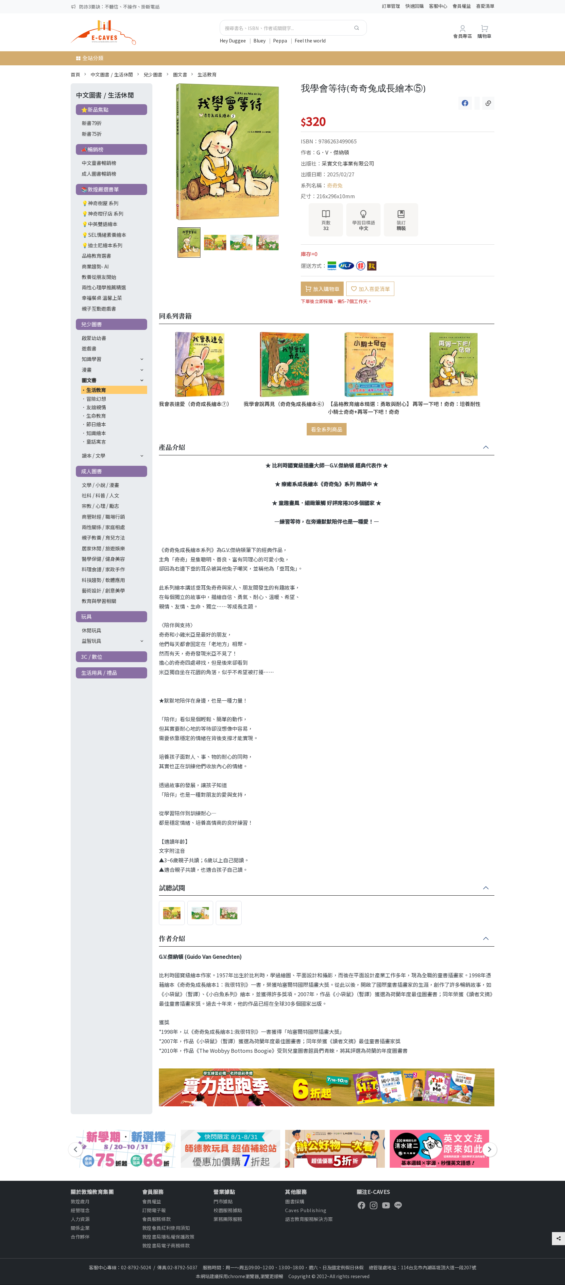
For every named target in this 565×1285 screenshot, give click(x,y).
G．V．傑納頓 (333, 152)
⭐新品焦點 (95, 109)
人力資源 (80, 1218)
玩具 (86, 616)
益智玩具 (91, 640)
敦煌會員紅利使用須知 (166, 1227)
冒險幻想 (96, 398)
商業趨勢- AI (95, 266)
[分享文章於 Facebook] (465, 103)
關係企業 (80, 1227)
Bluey (259, 40)
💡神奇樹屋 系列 (100, 202)
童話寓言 (96, 441)
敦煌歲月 (80, 1201)
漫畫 (87, 369)
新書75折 (92, 133)
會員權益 (462, 6)
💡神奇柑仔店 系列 (102, 213)
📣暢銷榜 (92, 149)
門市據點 (223, 1201)
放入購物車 (326, 289)
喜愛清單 (485, 6)
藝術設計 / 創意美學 (103, 590)
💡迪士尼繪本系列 (102, 245)
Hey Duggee (233, 40)
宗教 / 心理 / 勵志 (100, 505)
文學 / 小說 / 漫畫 (100, 484)
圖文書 (180, 74)
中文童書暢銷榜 (99, 162)
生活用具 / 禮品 (99, 672)
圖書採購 (294, 1201)
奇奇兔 (335, 185)
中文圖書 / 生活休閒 (112, 74)
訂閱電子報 (154, 1210)
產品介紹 (172, 447)
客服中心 (438, 6)
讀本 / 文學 (93, 455)
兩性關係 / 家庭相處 (103, 526)
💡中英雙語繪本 (99, 223)
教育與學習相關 (99, 600)
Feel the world (310, 40)
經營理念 (80, 1210)
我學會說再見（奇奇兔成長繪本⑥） (285, 404)
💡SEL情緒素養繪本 (104, 234)
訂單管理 (391, 6)
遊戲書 (89, 348)
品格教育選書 (96, 255)
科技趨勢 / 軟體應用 (103, 579)
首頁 (75, 74)
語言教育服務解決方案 (309, 1218)
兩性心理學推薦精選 (104, 287)
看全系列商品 (326, 429)
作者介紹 (172, 939)
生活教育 (206, 74)
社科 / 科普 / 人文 (100, 495)
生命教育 (96, 415)
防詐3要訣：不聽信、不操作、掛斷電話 (119, 6)
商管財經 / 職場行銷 (103, 516)
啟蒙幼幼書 (94, 337)
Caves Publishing (305, 1210)
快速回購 (414, 6)
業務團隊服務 (228, 1218)
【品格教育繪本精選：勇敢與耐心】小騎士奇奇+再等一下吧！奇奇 (368, 407)
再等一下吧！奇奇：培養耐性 (447, 404)
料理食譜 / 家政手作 (103, 569)
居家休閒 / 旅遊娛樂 (103, 548)
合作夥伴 (80, 1236)
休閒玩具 (91, 630)
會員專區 (462, 35)
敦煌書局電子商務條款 (166, 1245)
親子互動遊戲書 (99, 308)
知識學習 (91, 358)
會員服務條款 (156, 1218)
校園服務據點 (228, 1210)
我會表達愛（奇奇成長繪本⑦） (195, 404)
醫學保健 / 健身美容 (103, 558)
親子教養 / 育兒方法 (103, 537)
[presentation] (75, 1149)
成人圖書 (91, 471)
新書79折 (92, 122)
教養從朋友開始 (99, 276)
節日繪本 (96, 424)
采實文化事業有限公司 (348, 163)
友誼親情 (96, 407)
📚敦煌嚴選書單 (100, 189)
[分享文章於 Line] (477, 103)
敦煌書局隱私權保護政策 (168, 1236)
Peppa (280, 40)
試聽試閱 (172, 888)
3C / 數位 (91, 656)
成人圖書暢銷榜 (99, 173)
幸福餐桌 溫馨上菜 (102, 297)
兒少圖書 (153, 74)
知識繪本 (96, 432)
